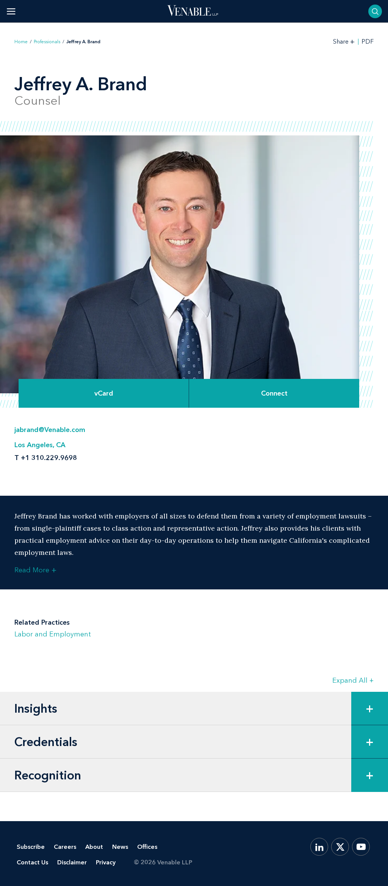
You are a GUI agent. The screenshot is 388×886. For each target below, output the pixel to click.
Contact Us (32, 862)
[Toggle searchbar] (375, 11)
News (120, 846)
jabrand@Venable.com (49, 430)
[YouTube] (361, 847)
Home (21, 41)
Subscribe (31, 846)
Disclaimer (72, 862)
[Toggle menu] (11, 11)
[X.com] (340, 847)
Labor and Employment (52, 634)
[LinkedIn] (319, 847)
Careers (65, 846)
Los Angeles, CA (40, 445)
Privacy (106, 862)
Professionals (47, 41)
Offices (147, 846)
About (94, 846)
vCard (103, 393)
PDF (367, 42)
